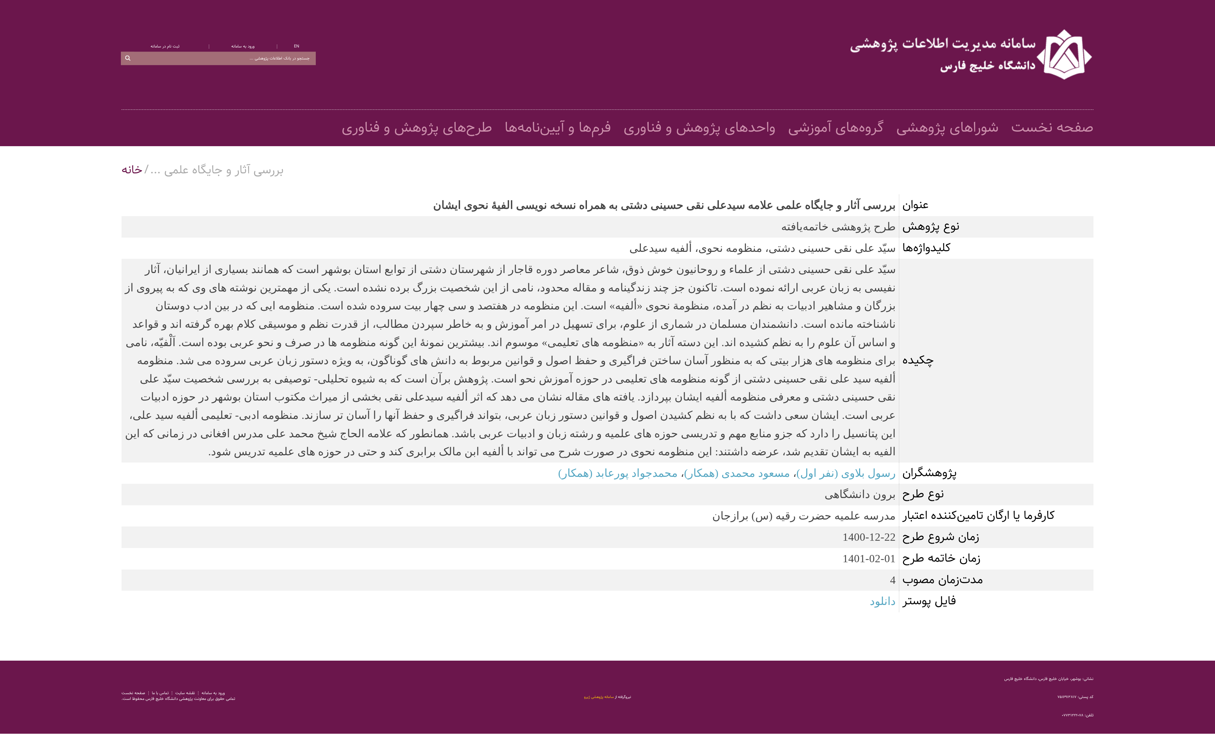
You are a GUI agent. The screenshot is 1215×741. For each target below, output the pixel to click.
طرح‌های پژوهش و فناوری (417, 127)
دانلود (883, 601)
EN (296, 46)
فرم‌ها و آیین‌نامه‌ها (558, 127)
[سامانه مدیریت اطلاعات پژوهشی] (972, 55)
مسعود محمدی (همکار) (737, 473)
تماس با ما (160, 693)
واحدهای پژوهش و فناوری (700, 127)
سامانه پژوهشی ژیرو (599, 697)
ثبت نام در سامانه (165, 46)
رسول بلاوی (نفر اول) (846, 473)
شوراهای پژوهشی (947, 127)
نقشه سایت (185, 693)
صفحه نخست (1052, 127)
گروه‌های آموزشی (836, 127)
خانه (132, 170)
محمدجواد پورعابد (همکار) (618, 473)
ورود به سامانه (242, 46)
